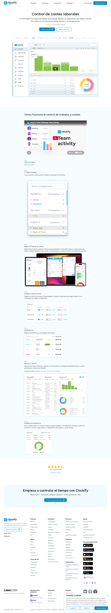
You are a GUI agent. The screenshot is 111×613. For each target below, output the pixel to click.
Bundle (50, 595)
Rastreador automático (54, 532)
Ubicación (50, 543)
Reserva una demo (64, 29)
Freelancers (68, 542)
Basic (31, 544)
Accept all (73, 608)
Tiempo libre (51, 548)
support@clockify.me (88, 535)
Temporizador (51, 521)
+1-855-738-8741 (87, 537)
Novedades (33, 532)
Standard (32, 547)
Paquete (50, 593)
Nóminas (32, 575)
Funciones (45, 3)
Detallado (50, 371)
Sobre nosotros (69, 593)
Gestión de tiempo (70, 527)
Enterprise (33, 552)
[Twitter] (90, 583)
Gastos (50, 556)
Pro (31, 550)
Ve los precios (33, 555)
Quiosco (50, 527)
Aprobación (51, 551)
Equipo (50, 553)
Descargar (69, 3)
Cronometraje (33, 562)
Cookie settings (101, 608)
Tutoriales (68, 529)
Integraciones (34, 527)
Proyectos (50, 537)
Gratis (31, 542)
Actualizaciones (52, 598)
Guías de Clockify (70, 524)
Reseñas (32, 529)
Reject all (87, 608)
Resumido (43, 371)
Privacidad (47, 609)
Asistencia (33, 567)
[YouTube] (92, 583)
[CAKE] (10, 591)
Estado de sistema (88, 529)
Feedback (85, 527)
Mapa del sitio (62, 609)
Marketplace (51, 601)
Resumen (32, 521)
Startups (67, 547)
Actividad (50, 540)
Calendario (51, 529)
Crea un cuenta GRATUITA (54, 500)
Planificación (33, 564)
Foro (84, 532)
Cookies (32, 609)
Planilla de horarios (53, 524)
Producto (33, 3)
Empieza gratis (45, 29)
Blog (66, 532)
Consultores (68, 552)
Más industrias (68, 557)
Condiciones (39, 609)
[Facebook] (84, 583)
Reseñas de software (71, 535)
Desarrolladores (69, 550)
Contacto (85, 524)
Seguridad (54, 609)
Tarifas (50, 535)
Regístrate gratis (100, 3)
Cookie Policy (75, 604)
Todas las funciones (52, 561)
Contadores (68, 555)
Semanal (57, 371)
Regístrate (7, 536)
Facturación (51, 559)
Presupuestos (34, 572)
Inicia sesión (88, 3)
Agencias (67, 544)
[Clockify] (10, 522)
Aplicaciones (33, 524)
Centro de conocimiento (71, 521)
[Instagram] (95, 583)
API (31, 535)
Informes (32, 570)
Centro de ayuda (87, 521)
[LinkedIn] (87, 583)
